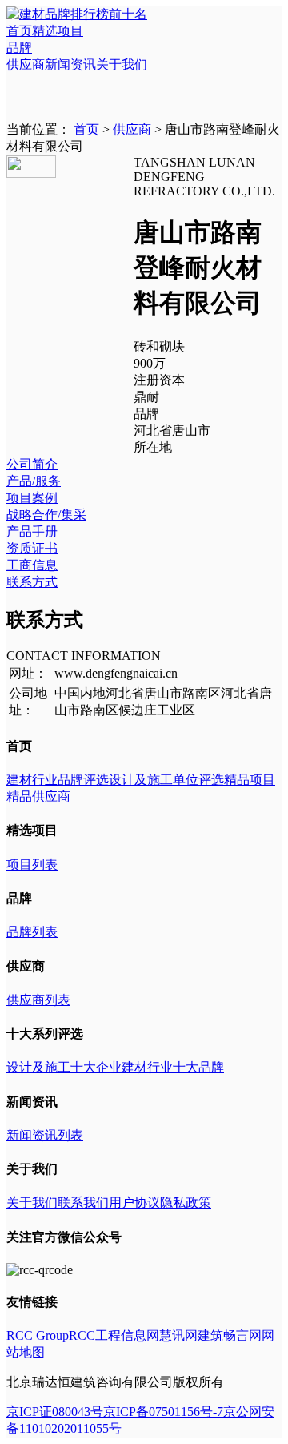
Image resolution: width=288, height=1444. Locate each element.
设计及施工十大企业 (64, 1067)
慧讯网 (178, 1335)
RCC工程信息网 (114, 1335)
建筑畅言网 (230, 1335)
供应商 (25, 64)
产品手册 (32, 531)
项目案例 (32, 498)
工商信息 (32, 565)
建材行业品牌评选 (57, 779)
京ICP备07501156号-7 (163, 1411)
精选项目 (57, 31)
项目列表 (32, 864)
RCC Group (37, 1335)
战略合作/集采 (46, 514)
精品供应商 (38, 796)
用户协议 (134, 1202)
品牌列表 (32, 932)
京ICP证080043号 (54, 1411)
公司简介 (32, 464)
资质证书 (32, 548)
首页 (19, 31)
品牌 (19, 47)
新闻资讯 (70, 64)
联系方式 (32, 582)
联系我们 (83, 1202)
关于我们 (121, 64)
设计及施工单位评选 (166, 779)
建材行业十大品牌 (173, 1067)
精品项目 (249, 779)
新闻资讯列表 (44, 1135)
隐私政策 (185, 1202)
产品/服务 (33, 481)
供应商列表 (38, 1000)
